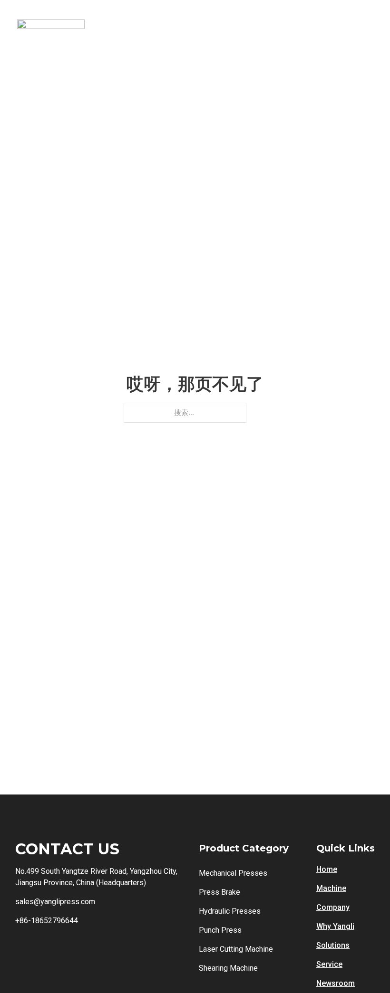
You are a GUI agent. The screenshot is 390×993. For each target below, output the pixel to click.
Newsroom (335, 983)
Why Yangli (335, 926)
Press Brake (219, 892)
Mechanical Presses (233, 873)
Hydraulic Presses (230, 911)
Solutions (333, 945)
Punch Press (220, 930)
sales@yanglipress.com (55, 901)
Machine (331, 888)
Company (333, 907)
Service (329, 964)
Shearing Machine (228, 968)
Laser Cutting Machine (236, 949)
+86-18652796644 (46, 920)
